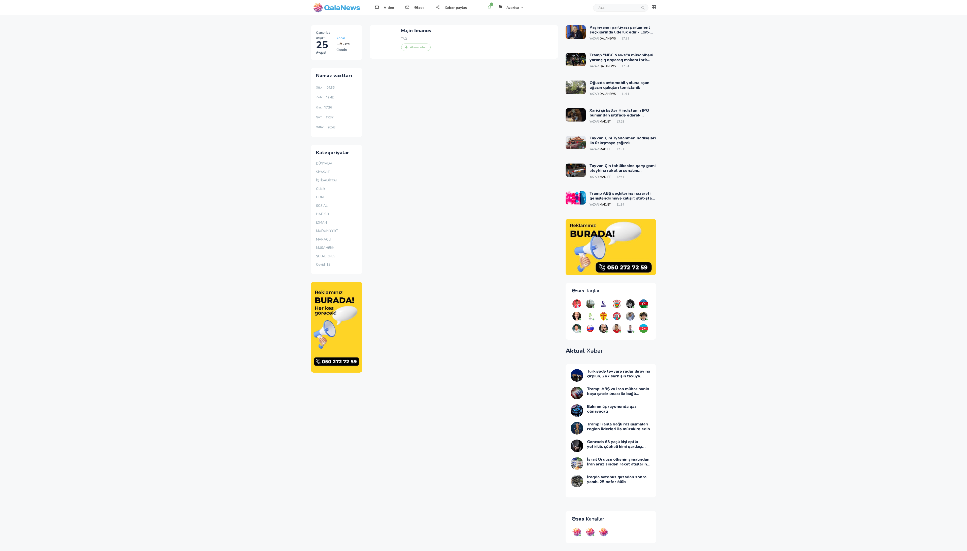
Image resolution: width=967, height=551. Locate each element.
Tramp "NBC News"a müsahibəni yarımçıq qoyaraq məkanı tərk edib (621, 59)
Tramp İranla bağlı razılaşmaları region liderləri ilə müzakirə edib (618, 426)
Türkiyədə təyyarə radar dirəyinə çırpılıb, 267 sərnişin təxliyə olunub (618, 376)
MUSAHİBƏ (325, 248)
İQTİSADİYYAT (327, 180)
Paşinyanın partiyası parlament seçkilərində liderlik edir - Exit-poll (620, 32)
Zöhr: (325, 97)
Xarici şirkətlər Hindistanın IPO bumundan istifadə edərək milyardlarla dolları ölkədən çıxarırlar (619, 118)
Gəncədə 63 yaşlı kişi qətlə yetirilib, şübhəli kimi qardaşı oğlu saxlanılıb (614, 446)
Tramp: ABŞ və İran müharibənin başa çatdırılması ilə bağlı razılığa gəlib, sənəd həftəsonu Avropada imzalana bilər (618, 396)
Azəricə (512, 7)
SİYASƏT (323, 172)
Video (389, 7)
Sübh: (325, 87)
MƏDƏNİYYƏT (327, 231)
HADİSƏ (322, 214)
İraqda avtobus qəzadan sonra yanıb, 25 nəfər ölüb (616, 479)
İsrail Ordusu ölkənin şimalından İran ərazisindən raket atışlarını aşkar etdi (618, 464)
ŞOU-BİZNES (325, 256)
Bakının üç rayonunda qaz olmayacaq (612, 409)
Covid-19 (323, 264)
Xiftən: (325, 127)
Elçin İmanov (416, 30)
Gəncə (341, 44)
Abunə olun (418, 47)
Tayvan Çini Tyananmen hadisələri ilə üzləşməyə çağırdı (623, 140)
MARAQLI (323, 239)
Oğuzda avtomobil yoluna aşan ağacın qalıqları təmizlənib (619, 85)
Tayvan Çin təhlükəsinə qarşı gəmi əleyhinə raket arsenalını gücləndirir (622, 170)
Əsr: (324, 107)
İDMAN (321, 222)
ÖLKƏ (320, 189)
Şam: (324, 117)
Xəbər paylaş (456, 7)
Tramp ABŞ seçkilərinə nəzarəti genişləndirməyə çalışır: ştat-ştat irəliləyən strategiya (621, 198)
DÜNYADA (324, 163)
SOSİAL (322, 206)
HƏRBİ (321, 197)
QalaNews (608, 39)
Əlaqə (419, 7)
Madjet (605, 122)
